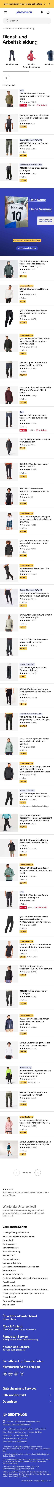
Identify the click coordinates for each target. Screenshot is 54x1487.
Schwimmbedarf (10, 1248)
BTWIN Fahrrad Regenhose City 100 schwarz (34, 569)
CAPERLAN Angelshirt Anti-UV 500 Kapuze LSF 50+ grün (36, 616)
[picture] (9, 98)
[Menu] (6, 12)
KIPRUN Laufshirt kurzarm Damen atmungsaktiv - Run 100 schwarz (35, 945)
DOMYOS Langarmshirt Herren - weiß (34, 290)
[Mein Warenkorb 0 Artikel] (48, 12)
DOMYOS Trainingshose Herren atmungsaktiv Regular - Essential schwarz (35, 691)
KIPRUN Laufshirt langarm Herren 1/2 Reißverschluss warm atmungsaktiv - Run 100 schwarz (35, 769)
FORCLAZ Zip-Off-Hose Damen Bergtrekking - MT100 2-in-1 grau (35, 718)
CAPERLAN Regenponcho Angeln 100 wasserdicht (35, 440)
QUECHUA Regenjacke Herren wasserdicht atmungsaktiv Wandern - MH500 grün (34, 263)
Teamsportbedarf (11, 1259)
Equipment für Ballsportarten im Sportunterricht (25, 1278)
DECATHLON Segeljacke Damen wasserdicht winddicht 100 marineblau (34, 1021)
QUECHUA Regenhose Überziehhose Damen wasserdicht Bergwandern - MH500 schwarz (36, 818)
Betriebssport (9, 1255)
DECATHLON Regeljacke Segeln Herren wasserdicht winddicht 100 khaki (36, 870)
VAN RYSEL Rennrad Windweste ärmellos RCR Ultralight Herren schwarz (34, 118)
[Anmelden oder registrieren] (42, 12)
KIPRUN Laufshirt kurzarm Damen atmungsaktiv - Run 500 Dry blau (35, 1143)
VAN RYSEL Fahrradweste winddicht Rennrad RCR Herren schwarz (34, 491)
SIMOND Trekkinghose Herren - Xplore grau (34, 992)
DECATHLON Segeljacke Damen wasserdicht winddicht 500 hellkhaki (34, 741)
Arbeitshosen (12, 64)
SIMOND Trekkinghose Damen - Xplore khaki (34, 144)
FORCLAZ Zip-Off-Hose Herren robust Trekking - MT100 (34, 640)
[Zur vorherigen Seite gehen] (16, 1172)
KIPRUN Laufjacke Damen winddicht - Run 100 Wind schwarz (36, 967)
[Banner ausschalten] (45, 4)
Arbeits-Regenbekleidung (31, 65)
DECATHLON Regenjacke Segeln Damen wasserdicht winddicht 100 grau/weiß (36, 519)
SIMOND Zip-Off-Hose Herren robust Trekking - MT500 (33, 363)
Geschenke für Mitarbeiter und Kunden (21, 1267)
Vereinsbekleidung (11, 1251)
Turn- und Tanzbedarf (13, 1301)
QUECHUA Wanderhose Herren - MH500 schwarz (34, 465)
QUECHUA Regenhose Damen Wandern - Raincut (33, 668)
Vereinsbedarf (9, 1244)
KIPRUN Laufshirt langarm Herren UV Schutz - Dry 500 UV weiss (35, 1044)
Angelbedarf (9, 1305)
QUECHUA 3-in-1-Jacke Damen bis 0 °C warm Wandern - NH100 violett (35, 390)
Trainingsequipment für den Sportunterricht (23, 1293)
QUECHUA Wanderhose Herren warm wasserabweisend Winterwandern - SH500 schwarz (35, 919)
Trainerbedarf (9, 1297)
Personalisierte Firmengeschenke (18, 1236)
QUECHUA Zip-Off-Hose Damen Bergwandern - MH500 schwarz (34, 594)
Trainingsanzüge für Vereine (16, 1232)
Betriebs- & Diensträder (14, 1286)
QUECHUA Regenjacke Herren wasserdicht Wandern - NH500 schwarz (34, 842)
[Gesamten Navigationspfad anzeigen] (4, 29)
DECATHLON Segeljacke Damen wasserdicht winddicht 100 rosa (35, 1121)
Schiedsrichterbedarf (13, 1274)
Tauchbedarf (9, 1282)
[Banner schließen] (49, 4)
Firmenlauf (8, 1240)
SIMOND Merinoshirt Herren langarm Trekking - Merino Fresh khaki (35, 96)
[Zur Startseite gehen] (24, 12)
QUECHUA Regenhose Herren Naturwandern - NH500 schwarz (35, 794)
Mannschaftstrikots (12, 1263)
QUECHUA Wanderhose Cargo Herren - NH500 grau (34, 896)
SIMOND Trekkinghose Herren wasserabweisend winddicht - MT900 (34, 418)
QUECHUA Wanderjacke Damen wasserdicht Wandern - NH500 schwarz (34, 543)
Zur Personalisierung (27, 248)
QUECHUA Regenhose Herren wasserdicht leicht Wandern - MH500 (33, 313)
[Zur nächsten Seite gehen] (37, 1172)
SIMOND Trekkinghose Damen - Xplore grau (34, 169)
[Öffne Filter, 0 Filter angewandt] (6, 78)
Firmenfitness (9, 1270)
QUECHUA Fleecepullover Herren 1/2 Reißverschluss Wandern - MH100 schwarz (35, 341)
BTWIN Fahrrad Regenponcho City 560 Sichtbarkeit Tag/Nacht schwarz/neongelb (35, 1073)
